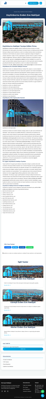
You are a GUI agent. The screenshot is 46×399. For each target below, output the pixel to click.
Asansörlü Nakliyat (27, 391)
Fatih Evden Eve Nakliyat (23, 279)
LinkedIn (22, 247)
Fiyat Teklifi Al (33, 3)
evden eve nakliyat (24, 52)
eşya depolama (11, 96)
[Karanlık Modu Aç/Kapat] (26, 3)
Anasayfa (15, 11)
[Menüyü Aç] (40, 3)
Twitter (15, 247)
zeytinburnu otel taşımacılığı (36, 253)
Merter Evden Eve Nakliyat (23, 327)
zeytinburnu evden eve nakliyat (10, 253)
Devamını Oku (6, 285)
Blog (19, 11)
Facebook (8, 247)
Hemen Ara (23, 348)
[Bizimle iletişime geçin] (42, 395)
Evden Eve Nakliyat (7, 359)
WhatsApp (30, 247)
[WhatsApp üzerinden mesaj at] (42, 391)
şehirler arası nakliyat (13, 94)
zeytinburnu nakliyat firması (23, 253)
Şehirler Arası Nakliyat (8, 366)
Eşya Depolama (6, 364)
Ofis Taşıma (6, 361)
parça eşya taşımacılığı (13, 88)
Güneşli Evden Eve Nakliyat (23, 302)
